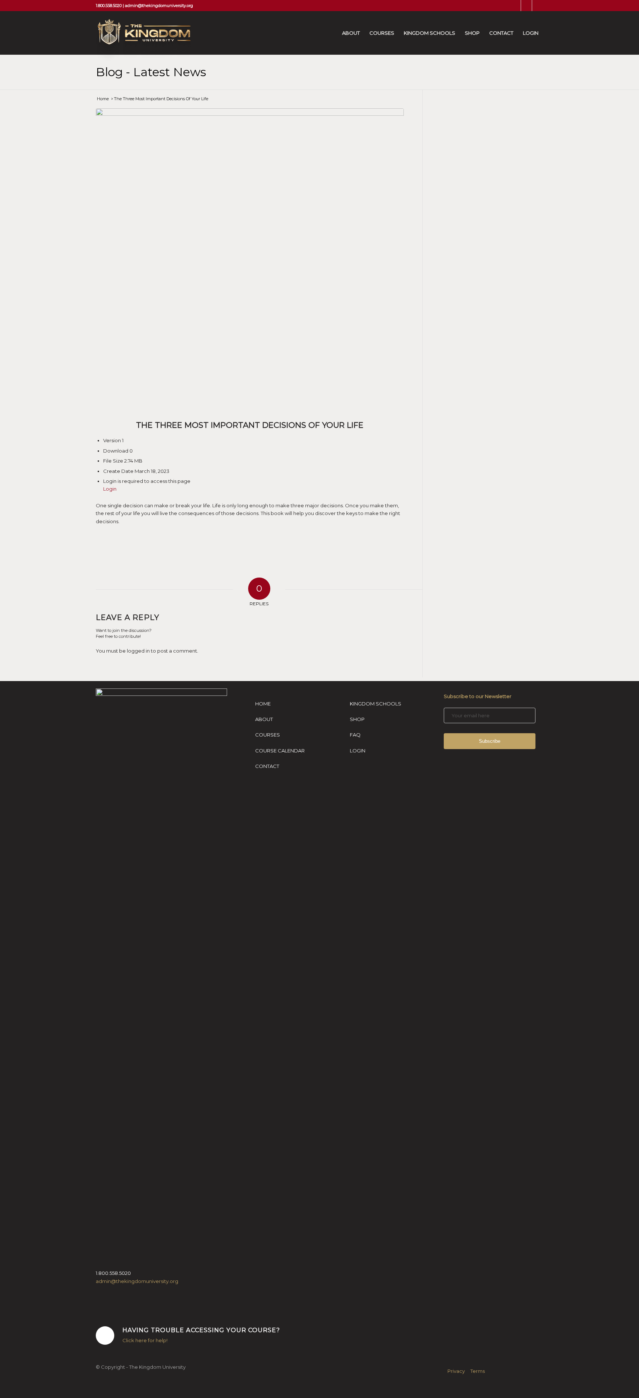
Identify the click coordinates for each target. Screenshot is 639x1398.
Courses (267, 735)
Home (263, 704)
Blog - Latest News (151, 72)
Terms (477, 1371)
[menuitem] (351, 33)
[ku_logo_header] (143, 40)
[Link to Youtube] (537, 5)
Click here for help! (145, 1340)
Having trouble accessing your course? (201, 1330)
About (264, 719)
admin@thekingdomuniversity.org (159, 5)
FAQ (355, 735)
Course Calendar (280, 751)
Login (109, 489)
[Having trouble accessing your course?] (105, 1335)
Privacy (456, 1371)
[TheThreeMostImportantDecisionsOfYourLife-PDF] (250, 262)
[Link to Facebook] (515, 5)
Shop (357, 719)
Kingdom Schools (375, 704)
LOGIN (357, 751)
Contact (267, 766)
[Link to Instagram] (526, 5)
